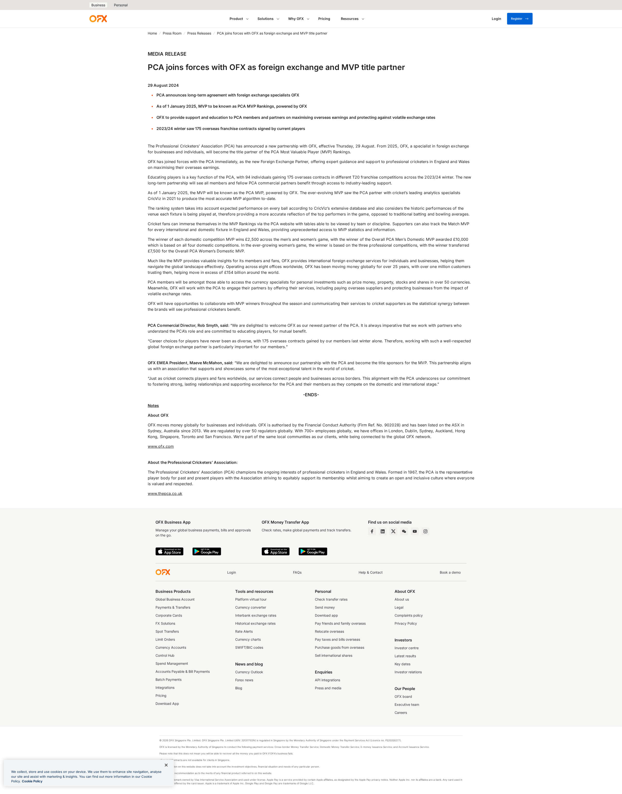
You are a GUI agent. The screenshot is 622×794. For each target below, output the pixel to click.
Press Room (172, 33)
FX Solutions (165, 623)
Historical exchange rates (255, 623)
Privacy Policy (406, 623)
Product (236, 19)
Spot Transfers (167, 631)
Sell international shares (333, 655)
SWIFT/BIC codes (249, 647)
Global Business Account (175, 599)
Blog (238, 688)
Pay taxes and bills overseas (337, 639)
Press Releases (199, 33)
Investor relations (408, 672)
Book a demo (450, 572)
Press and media (328, 688)
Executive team (407, 704)
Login (231, 572)
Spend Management (172, 663)
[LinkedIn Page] (383, 531)
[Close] (166, 765)
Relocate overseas (329, 631)
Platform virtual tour (251, 599)
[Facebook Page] (372, 531)
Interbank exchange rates (255, 615)
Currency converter (250, 607)
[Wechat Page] (404, 531)
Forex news (244, 680)
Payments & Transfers (173, 607)
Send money (325, 607)
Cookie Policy (32, 781)
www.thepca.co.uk (165, 493)
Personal (121, 5)
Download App (167, 703)
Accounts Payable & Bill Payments (183, 671)
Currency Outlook (249, 672)
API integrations (327, 680)
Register (516, 18)
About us (402, 599)
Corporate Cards (169, 615)
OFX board (403, 696)
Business (98, 5)
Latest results (405, 656)
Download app (326, 615)
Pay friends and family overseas (340, 623)
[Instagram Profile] (425, 531)
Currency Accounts (171, 647)
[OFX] (98, 18)
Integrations (165, 687)
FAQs (297, 572)
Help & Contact (371, 572)
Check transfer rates (331, 599)
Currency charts (248, 639)
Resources (350, 19)
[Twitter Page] (393, 531)
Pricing (324, 19)
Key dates (402, 664)
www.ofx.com (161, 446)
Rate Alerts (244, 631)
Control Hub (165, 655)
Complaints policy (409, 615)
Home (152, 33)
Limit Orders (165, 639)
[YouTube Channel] (415, 531)
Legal (399, 607)
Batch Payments (168, 679)
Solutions (266, 19)
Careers (401, 712)
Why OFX (296, 19)
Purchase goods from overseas (339, 647)
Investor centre (407, 648)
